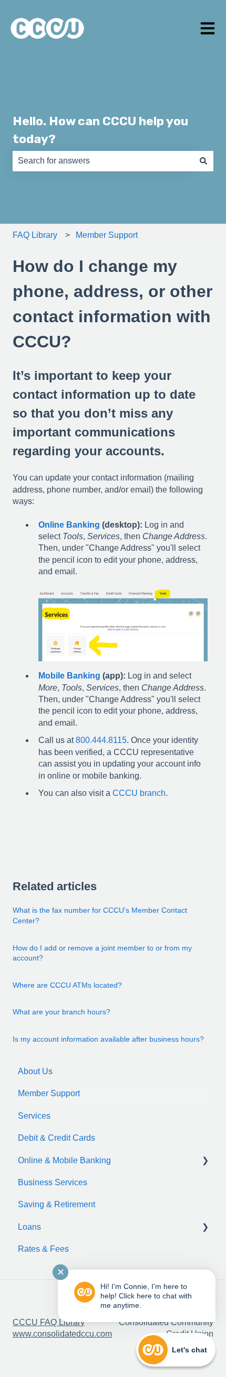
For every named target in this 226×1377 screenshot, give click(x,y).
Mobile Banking (69, 675)
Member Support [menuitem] (49, 1093)
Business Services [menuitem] (52, 1182)
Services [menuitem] (34, 1115)
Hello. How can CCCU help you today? (100, 130)
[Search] (203, 161)
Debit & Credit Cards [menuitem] (56, 1137)
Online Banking (69, 524)
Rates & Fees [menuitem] (43, 1248)
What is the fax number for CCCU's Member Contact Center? (100, 915)
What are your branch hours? (61, 1012)
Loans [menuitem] (29, 1226)
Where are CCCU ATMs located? (67, 985)
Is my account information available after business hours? (108, 1039)
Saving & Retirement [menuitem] (56, 1204)
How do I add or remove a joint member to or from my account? (102, 953)
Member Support (107, 235)
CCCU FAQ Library (49, 1322)
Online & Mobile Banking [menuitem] (64, 1160)
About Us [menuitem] (35, 1071)
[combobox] (103, 161)
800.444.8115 (101, 740)
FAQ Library (35, 235)
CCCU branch (139, 793)
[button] (205, 1161)
